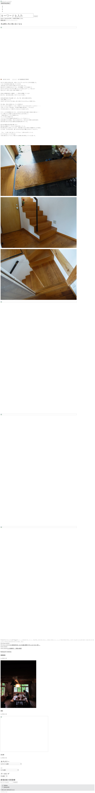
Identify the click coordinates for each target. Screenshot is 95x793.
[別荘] (18, 707)
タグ (1, 768)
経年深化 (40, 640)
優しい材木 (70, 640)
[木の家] (24, 751)
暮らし (45, 640)
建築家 (6, 641)
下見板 (87, 640)
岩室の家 (14, 79)
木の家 (75, 640)
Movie (5, 11)
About (5, 8)
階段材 (65, 640)
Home (5, 6)
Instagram (6, 787)
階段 (62, 640)
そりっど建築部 (22, 640)
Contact (6, 9)
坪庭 (34, 640)
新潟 (14, 641)
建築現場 (10, 641)
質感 (83, 640)
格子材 (90, 640)
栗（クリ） (30, 640)
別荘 (2, 711)
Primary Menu (5, 3)
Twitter (6, 785)
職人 (36, 640)
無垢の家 (3, 20)
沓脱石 (49, 640)
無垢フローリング (55, 640)
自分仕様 (79, 640)
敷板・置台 (20, 641)
